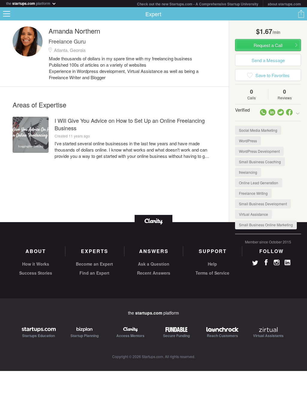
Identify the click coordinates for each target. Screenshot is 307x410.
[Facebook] (266, 262)
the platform (28, 3)
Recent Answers (153, 273)
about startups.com (284, 4)
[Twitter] (255, 264)
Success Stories (35, 273)
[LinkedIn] (288, 263)
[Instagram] (277, 263)
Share (301, 13)
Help (212, 264)
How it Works (35, 264)
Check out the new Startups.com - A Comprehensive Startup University (197, 4)
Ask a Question (153, 264)
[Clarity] (153, 221)
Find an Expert (94, 273)
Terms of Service (212, 273)
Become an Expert (94, 264)
